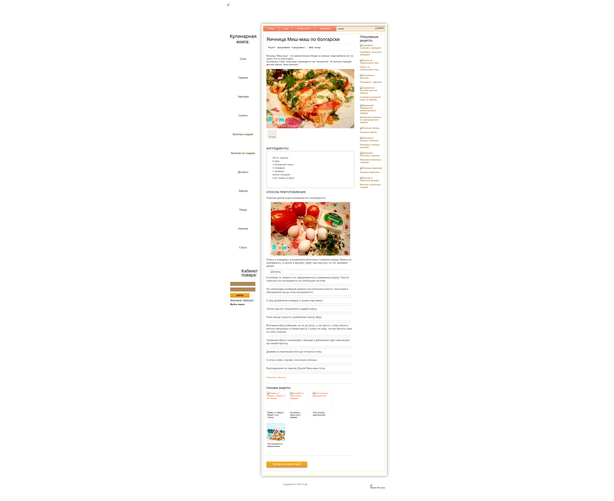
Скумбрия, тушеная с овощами (371, 53)
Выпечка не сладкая (243, 153)
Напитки (243, 228)
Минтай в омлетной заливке (370, 185)
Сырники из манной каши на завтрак (370, 98)
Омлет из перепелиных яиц (369, 68)
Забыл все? (248, 300)
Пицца (243, 209)
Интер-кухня (303, 28)
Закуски (243, 191)
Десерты (243, 172)
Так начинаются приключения (275, 445)
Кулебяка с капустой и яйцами (295, 415)
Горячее (243, 77)
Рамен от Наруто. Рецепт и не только (275, 415)
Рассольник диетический (319, 413)
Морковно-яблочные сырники (370, 160)
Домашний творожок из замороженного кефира (370, 120)
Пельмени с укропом (371, 82)
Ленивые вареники (370, 172)
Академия (325, 28)
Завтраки (243, 96)
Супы (243, 59)
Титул (271, 28)
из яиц (282, 377)
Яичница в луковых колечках (370, 145)
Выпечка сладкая (243, 134)
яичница (272, 377)
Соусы (243, 247)
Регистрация (236, 300)
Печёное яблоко (368, 132)
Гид (285, 28)
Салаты (243, 115)
